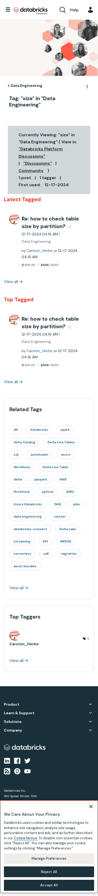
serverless (22, 554)
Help (74, 10)
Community (31, 170)
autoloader (40, 454)
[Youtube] (27, 771)
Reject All (49, 872)
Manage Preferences (49, 858)
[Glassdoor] (17, 771)
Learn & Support (19, 713)
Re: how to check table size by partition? (50, 225)
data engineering (28, 516)
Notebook (22, 492)
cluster (60, 516)
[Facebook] (17, 760)
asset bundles (25, 566)
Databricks (39, 430)
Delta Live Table (55, 467)
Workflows (22, 467)
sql (16, 454)
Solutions (13, 721)
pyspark (40, 479)
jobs (76, 504)
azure (65, 454)
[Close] (91, 806)
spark (65, 430)
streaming (22, 541)
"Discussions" (37, 163)
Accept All (48, 885)
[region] (49, 846)
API (45, 541)
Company (13, 730)
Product (11, 704)
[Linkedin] (7, 760)
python (48, 492)
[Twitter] (27, 760)
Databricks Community (31, 11)
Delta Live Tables (61, 442)
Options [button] (86, 86)
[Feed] (7, 771)
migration (69, 554)
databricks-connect (30, 529)
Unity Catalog (24, 442)
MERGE (65, 541)
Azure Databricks (28, 504)
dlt (16, 430)
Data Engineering (26, 85)
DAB (57, 504)
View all (11, 281)
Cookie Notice (25, 838)
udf (46, 554)
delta (18, 479)
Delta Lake (67, 529)
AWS (62, 479)
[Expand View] (90, 704)
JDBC (70, 492)
